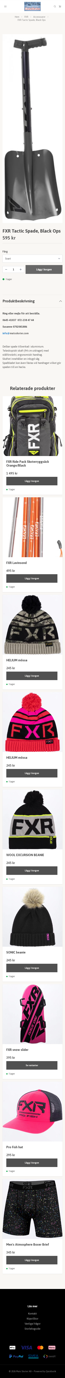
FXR (26, 17)
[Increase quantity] (20, 269)
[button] (57, 130)
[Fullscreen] (32, 128)
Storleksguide (32, 1328)
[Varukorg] (59, 6)
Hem (17, 17)
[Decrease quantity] (6, 269)
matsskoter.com (19, 333)
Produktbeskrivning (19, 301)
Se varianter (32, 1065)
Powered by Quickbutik (45, 1371)
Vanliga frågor (33, 1323)
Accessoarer (39, 17)
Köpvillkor (32, 1318)
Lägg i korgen (32, 481)
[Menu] (5, 6)
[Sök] (54, 6)
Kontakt (32, 1313)
